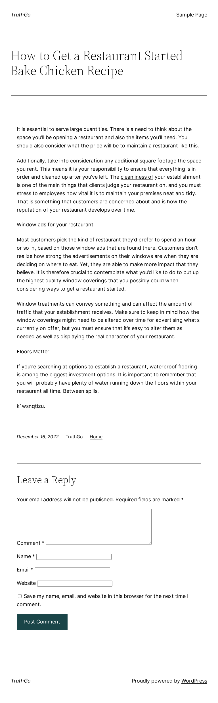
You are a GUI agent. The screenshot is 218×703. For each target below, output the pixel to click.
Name (26, 556)
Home (96, 436)
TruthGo (21, 15)
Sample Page (191, 15)
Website (26, 583)
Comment (31, 543)
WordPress (194, 681)
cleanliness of (137, 177)
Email (25, 570)
